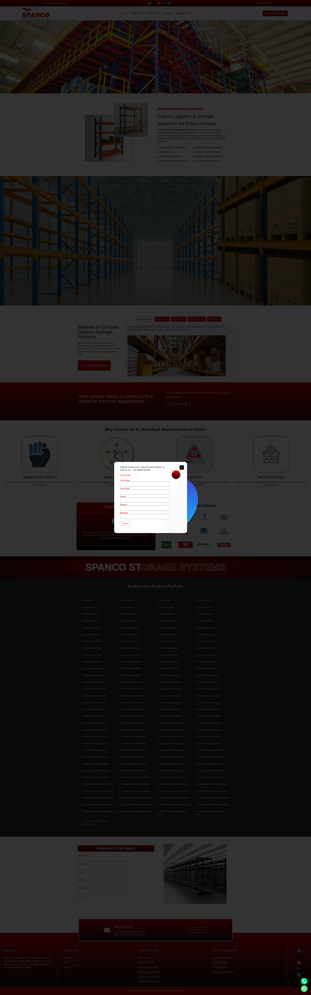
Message (124, 513)
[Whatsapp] (304, 988)
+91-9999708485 (141, 470)
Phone (123, 497)
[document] (155, 497)
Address (123, 505)
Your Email (125, 488)
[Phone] (304, 981)
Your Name (125, 480)
